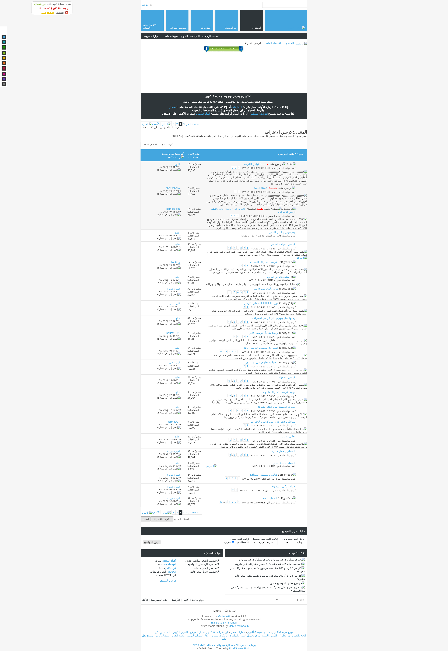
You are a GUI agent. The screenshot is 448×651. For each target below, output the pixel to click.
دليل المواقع (197, 632)
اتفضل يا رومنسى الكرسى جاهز (261, 347)
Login (145, 5)
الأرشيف (175, 599)
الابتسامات (170, 564)
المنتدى (289, 43)
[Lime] (4, 53)
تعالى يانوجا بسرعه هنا (266, 288)
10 (229, 247)
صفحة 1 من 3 (191, 124)
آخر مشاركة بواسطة (173, 153)
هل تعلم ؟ (284, 635)
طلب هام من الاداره (278, 276)
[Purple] (4, 79)
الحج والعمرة (299, 635)
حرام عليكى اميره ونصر (282, 486)
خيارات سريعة (151, 36)
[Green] (4, 47)
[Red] (4, 68)
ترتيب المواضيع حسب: (265, 538)
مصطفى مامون (273, 490)
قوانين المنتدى (168, 580)
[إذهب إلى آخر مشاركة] (169, 169)
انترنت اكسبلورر (258, 113)
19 (229, 395)
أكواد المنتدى (169, 560)
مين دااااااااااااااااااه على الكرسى (260, 303)
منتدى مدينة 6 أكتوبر (258, 632)
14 (229, 321)
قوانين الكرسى (251, 164)
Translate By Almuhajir (224, 622)
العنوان (300, 153)
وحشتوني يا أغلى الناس (282, 232)
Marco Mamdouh (239, 626)
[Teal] (4, 42)
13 (221, 351)
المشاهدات (194, 157)
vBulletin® (224, 616)
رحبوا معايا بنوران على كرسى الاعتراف (273, 318)
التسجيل (173, 107)
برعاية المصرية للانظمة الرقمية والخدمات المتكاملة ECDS (224, 645)
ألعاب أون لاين (162, 632)
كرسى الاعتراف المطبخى (263, 262)
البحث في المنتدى (150, 144)
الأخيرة (156, 123)
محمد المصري (274, 216)
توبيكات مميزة (219, 635)
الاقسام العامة (273, 43)
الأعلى (145, 519)
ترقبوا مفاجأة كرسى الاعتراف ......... (259, 362)
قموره (278, 279)
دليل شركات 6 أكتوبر (217, 632)
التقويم (184, 36)
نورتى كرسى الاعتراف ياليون (279, 392)
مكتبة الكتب (178, 635)
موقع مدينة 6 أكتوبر (193, 599)
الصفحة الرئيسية (210, 36)
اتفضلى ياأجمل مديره (283, 451)
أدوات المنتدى (167, 144)
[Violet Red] (4, 74)
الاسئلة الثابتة (261, 188)
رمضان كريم (162, 635)
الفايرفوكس (203, 113)
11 (229, 292)
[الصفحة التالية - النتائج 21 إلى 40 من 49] (166, 123)
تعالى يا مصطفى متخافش (262, 474)
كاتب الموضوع (286, 153)
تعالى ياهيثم (288, 436)
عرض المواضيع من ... (293, 538)
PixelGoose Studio (240, 648)
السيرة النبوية (270, 635)
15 (229, 380)
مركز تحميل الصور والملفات (244, 635)
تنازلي (228, 541)
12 (221, 501)
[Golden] (4, 58)
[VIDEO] (171, 571)
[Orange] (4, 63)
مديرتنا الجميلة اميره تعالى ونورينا (276, 406)
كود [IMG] (170, 568)
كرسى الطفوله (286, 377)
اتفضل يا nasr (269, 498)
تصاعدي (242, 541)
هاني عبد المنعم (273, 235)
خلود (278, 248)
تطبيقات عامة (171, 36)
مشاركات (195, 153)
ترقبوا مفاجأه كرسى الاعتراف (262, 333)
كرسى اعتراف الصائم (283, 244)
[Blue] (4, 37)
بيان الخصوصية (159, 599)
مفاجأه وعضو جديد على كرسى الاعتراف (273, 421)
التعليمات (195, 36)
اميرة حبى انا (274, 168)
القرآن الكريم (180, 632)
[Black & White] (4, 84)
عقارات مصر (238, 632)
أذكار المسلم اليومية (198, 635)
